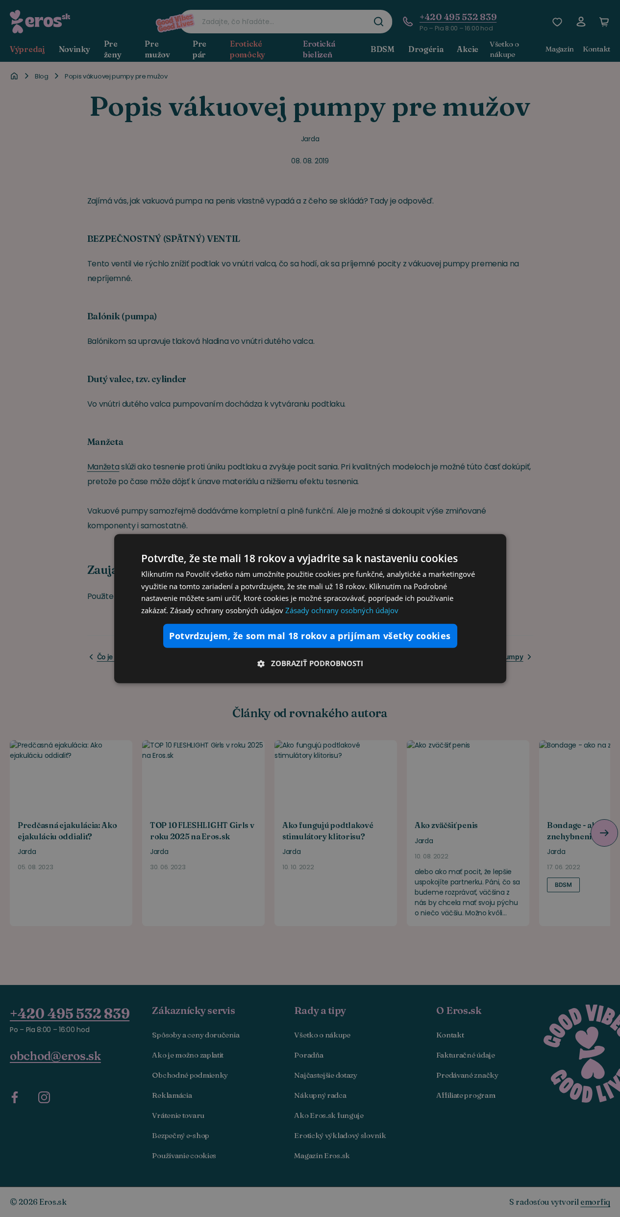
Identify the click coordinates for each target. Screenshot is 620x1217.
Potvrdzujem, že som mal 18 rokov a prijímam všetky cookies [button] (309, 636)
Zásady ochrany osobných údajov (341, 610)
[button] (310, 663)
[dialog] (310, 608)
